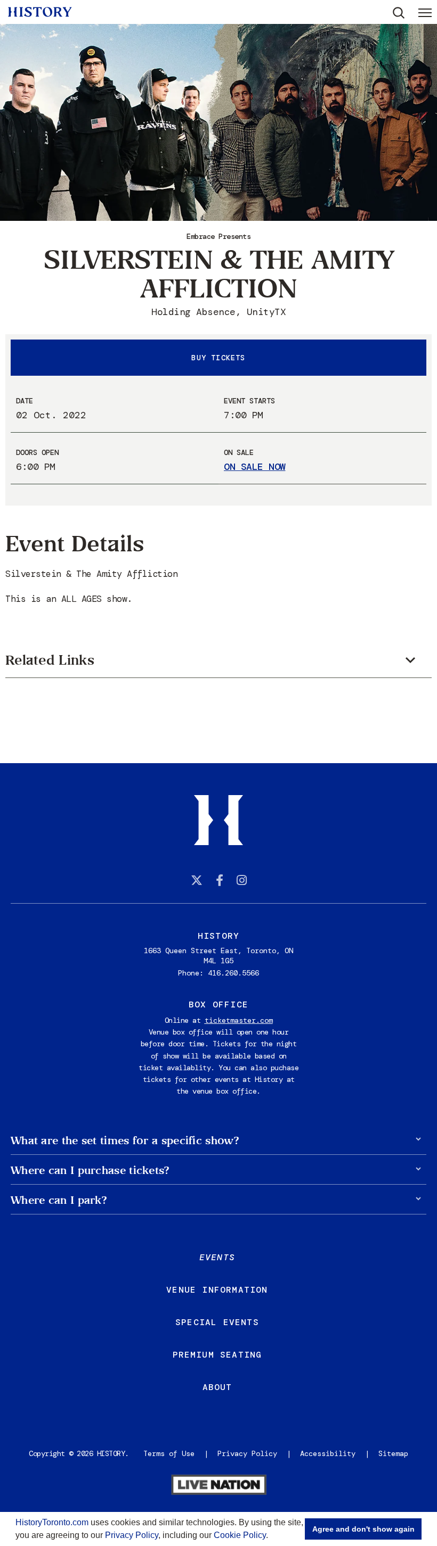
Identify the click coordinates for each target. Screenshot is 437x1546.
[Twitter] (197, 880)
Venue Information (217, 1289)
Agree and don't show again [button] (363, 1529)
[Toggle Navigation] (425, 12)
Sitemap (393, 1453)
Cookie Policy (240, 1535)
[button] (271, 1536)
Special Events (217, 1322)
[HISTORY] (40, 12)
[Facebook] (219, 880)
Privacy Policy (131, 1535)
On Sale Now (255, 466)
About (217, 1387)
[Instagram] (242, 880)
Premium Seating (217, 1354)
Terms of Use (169, 1453)
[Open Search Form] (399, 13)
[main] (218, 381)
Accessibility (327, 1453)
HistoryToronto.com (51, 1522)
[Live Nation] (218, 1486)
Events (217, 1257)
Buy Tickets (218, 357)
